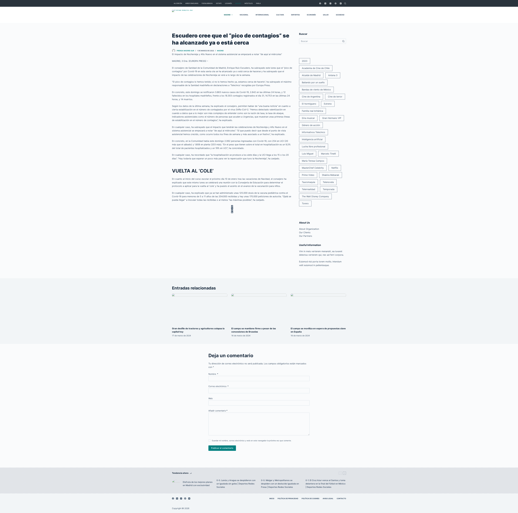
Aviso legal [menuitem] (328, 498)
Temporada (328, 189)
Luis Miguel (307, 153)
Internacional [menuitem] (262, 15)
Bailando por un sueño (313, 82)
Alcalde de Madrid (311, 75)
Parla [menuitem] (258, 3)
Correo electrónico (218, 386)
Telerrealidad (308, 189)
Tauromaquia (308, 182)
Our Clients (304, 232)
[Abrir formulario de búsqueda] (345, 3)
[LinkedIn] (232, 212)
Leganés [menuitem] (228, 3)
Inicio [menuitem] (271, 498)
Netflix (334, 167)
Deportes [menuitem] (295, 15)
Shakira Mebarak (330, 175)
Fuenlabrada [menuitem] (207, 3)
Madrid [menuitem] (238, 3)
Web (210, 398)
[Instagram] (330, 3)
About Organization (309, 229)
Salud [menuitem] (326, 15)
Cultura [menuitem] (280, 15)
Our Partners (305, 236)
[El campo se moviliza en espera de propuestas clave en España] (318, 309)
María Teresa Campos (313, 160)
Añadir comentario (217, 410)
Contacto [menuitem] (341, 498)
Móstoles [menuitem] (249, 3)
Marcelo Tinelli (328, 153)
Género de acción (311, 125)
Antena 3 (332, 75)
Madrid (220, 51)
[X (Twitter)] (325, 3)
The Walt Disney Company (315, 196)
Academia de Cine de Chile (316, 68)
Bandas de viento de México (316, 89)
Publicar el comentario (222, 448)
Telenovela (328, 182)
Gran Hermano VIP (331, 118)
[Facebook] (320, 3)
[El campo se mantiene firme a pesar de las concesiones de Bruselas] (259, 309)
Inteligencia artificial (312, 139)
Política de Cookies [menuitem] (310, 498)
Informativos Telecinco (313, 132)
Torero (305, 203)
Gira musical (308, 118)
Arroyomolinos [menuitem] (191, 3)
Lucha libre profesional (313, 146)
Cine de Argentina (311, 96)
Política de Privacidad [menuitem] (288, 498)
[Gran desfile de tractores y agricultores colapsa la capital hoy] (199, 309)
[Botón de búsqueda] (343, 41)
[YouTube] (341, 3)
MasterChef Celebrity (313, 167)
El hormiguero (309, 103)
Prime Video (308, 175)
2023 (304, 61)
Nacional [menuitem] (244, 15)
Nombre (213, 374)
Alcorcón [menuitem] (178, 3)
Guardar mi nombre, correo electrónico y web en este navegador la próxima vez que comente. (252, 440)
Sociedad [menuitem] (340, 15)
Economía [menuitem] (311, 15)
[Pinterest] (335, 3)
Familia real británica (312, 111)
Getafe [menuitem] (219, 3)
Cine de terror (335, 96)
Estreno (328, 103)
